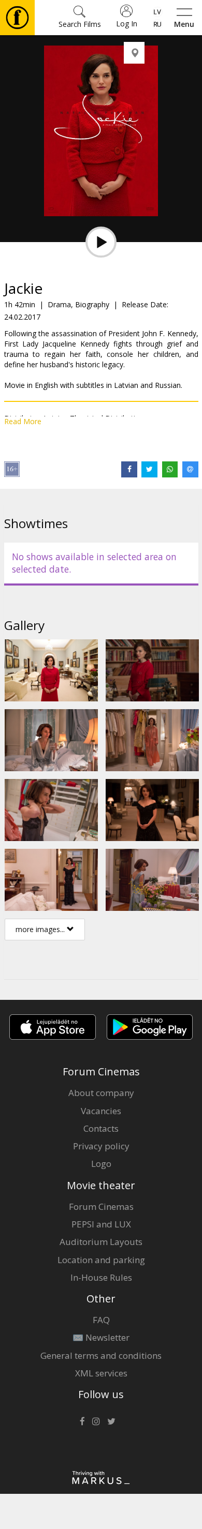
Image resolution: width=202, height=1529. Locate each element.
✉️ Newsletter (101, 1337)
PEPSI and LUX (101, 1224)
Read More (22, 421)
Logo (101, 1164)
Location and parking (101, 1260)
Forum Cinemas (101, 1206)
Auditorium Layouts (101, 1242)
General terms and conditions (101, 1355)
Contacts (101, 1128)
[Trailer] (101, 242)
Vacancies (101, 1111)
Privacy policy (101, 1146)
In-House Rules (101, 1277)
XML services (101, 1373)
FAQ (101, 1320)
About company (101, 1093)
